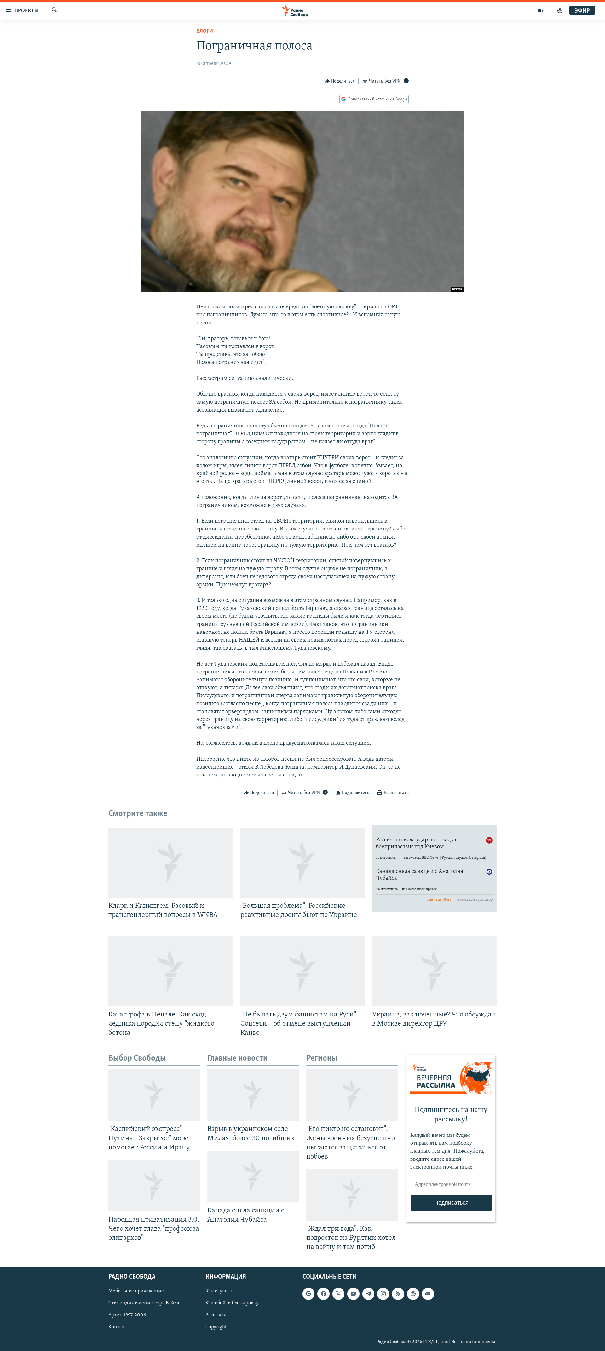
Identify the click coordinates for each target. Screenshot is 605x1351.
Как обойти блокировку (232, 1303)
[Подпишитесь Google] (308, 1294)
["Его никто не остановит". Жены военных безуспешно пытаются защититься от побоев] (352, 1095)
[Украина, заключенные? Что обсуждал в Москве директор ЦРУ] (434, 971)
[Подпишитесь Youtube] (353, 1294)
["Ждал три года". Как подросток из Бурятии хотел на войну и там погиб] (352, 1195)
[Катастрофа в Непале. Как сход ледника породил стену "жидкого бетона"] (170, 971)
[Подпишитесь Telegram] (368, 1294)
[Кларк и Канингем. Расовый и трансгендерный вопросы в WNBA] (170, 863)
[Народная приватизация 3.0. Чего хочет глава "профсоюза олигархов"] (154, 1185)
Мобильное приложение (136, 1291)
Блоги (204, 31)
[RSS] (398, 1294)
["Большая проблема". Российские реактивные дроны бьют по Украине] (302, 863)
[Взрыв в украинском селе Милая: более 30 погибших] (253, 1095)
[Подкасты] (413, 1294)
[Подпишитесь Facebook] (323, 1294)
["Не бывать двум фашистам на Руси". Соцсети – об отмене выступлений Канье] (302, 971)
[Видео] (540, 10)
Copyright (216, 1327)
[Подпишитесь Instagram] (383, 1294)
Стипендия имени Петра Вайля (143, 1303)
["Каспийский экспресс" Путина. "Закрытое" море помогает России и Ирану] (154, 1095)
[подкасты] (559, 10)
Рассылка (216, 1315)
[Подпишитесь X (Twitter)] (338, 1294)
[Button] (340, 81)
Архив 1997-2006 (127, 1315)
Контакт (117, 1327)
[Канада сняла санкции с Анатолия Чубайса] (253, 1176)
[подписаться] (428, 1294)
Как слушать (219, 1291)
